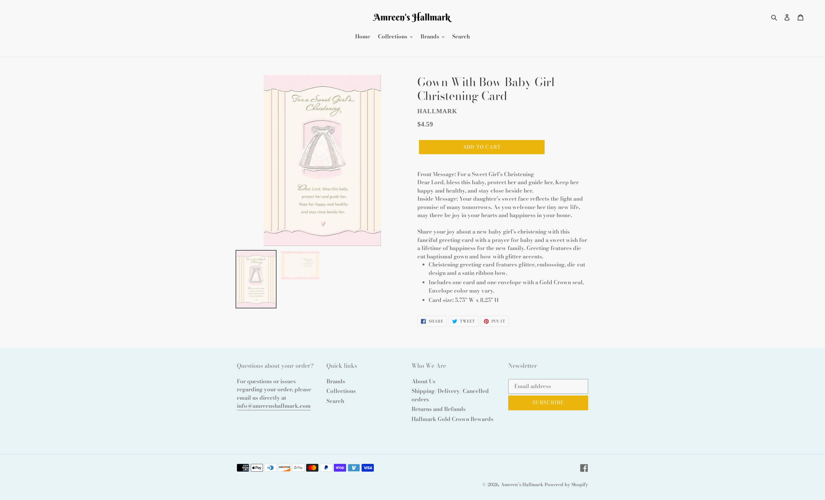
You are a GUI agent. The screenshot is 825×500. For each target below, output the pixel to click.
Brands (335, 381)
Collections (341, 391)
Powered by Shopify (566, 484)
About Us (423, 381)
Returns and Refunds (439, 409)
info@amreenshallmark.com (274, 406)
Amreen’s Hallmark (522, 484)
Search (335, 401)
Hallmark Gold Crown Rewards (452, 419)
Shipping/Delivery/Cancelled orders (450, 395)
